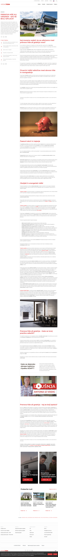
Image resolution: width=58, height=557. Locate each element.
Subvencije (32, 532)
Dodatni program (18, 532)
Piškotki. (32, 555)
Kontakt (42, 0)
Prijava (51, 0)
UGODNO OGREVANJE (53, 517)
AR (30, 528)
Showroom (32, 534)
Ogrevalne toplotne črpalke (20, 528)
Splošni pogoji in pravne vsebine (34, 545)
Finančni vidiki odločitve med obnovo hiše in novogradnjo (9, 46)
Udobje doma (3, 528)
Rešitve (39, 4)
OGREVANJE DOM (30, 517)
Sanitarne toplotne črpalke (20, 530)
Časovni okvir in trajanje (6, 49)
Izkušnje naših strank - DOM (6, 532)
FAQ (30, 530)
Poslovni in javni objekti (5, 530)
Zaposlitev (46, 0)
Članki (31, 536)
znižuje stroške (46, 422)
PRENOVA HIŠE (37, 517)
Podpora (55, 4)
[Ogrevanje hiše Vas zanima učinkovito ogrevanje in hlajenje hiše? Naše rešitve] (29, 467)
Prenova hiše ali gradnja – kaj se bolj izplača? (8, 60)
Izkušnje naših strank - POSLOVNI (7, 534)
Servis (45, 528)
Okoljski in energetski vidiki (7, 52)
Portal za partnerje (47, 534)
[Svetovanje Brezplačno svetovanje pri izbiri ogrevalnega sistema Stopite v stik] (48, 467)
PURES (37, 206)
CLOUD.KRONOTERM (48, 532)
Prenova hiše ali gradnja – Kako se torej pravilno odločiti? (9, 56)
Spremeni (50, 554)
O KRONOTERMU (37, 0)
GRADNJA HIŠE (24, 517)
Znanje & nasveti (49, 4)
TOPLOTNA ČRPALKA (45, 517)
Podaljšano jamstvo (48, 530)
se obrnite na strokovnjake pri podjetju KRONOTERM (39, 445)
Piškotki (24, 545)
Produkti (43, 4)
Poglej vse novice (52, 489)
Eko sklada (39, 210)
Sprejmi (55, 554)
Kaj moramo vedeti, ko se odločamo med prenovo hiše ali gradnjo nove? (9, 43)
